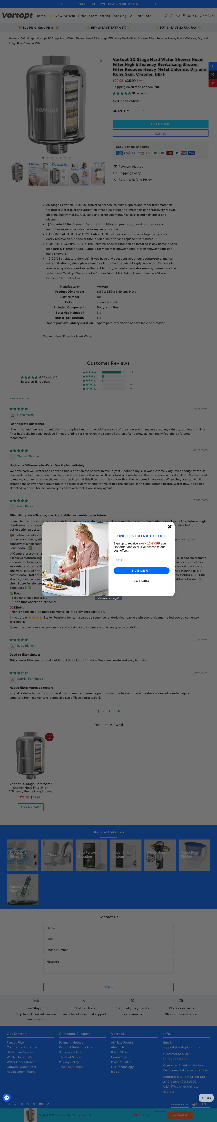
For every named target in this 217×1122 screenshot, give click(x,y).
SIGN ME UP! (141, 570)
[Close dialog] (169, 526)
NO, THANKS (142, 581)
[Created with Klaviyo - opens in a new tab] (108, 598)
